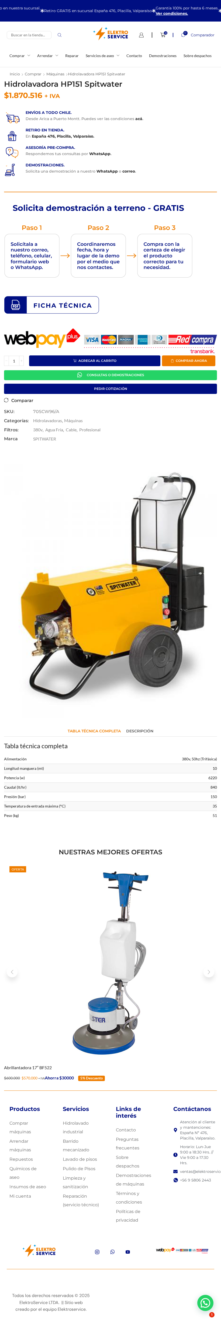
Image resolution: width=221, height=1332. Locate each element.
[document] (110, 666)
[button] (189, 582)
